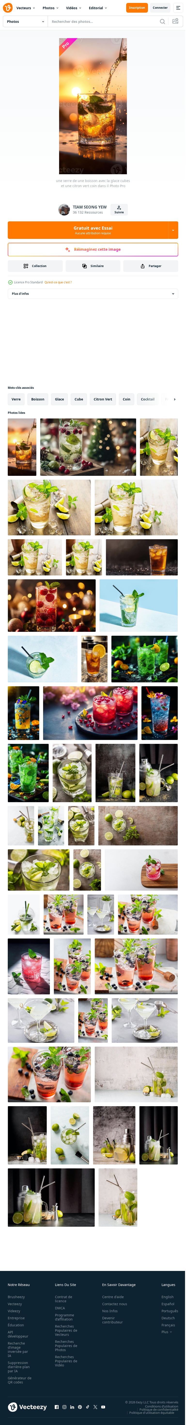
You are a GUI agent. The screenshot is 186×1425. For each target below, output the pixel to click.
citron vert (103, 399)
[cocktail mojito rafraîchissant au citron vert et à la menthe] (51, 825)
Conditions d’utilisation (158, 1406)
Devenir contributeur (110, 1320)
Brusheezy (16, 1297)
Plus (161, 1332)
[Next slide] (167, 399)
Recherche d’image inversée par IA (18, 1349)
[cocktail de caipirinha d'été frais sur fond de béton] (27, 1135)
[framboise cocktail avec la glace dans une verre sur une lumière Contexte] (141, 870)
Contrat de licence (62, 1299)
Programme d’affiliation (63, 1317)
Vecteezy (15, 1304)
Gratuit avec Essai (93, 230)
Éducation (16, 1325)
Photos (48, 8)
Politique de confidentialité (155, 1409)
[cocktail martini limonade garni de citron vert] (100, 915)
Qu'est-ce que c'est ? (58, 282)
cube (79, 399)
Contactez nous (112, 1304)
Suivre (119, 212)
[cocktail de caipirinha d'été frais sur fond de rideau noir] (158, 773)
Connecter (160, 8)
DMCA (58, 1308)
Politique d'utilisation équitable (148, 1412)
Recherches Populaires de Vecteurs (65, 1330)
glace (59, 399)
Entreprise (16, 1318)
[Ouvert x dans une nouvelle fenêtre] (95, 1407)
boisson (37, 399)
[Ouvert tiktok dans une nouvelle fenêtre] (88, 1407)
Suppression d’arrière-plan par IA (19, 1366)
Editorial (96, 8)
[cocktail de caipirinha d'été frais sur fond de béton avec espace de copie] (21, 825)
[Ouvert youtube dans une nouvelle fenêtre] (103, 1407)
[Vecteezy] (8, 8)
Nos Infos (107, 1311)
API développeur (18, 1334)
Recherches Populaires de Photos (65, 1345)
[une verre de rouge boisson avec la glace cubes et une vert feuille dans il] (52, 605)
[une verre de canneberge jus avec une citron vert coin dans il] (88, 447)
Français (164, 1325)
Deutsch (164, 1318)
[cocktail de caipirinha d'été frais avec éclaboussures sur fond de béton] (115, 773)
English (164, 1297)
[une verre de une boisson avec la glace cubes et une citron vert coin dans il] (22, 447)
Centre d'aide (110, 1297)
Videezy (14, 1311)
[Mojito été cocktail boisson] (139, 605)
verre (16, 399)
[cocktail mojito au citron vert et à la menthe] (24, 915)
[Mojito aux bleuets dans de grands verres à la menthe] (64, 915)
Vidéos (71, 8)
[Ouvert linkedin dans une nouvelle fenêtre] (72, 1407)
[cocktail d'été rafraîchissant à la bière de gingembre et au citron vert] (159, 447)
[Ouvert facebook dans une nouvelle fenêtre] (57, 1407)
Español (164, 1304)
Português (166, 1311)
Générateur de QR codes (18, 1380)
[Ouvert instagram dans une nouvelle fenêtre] (64, 1407)
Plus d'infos (20, 294)
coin (126, 399)
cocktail (148, 399)
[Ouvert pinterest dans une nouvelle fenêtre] (80, 1407)
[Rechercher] (162, 21)
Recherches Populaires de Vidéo (65, 1361)
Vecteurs (23, 8)
